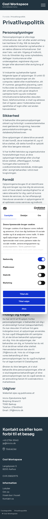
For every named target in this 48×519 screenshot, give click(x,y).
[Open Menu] (43, 5)
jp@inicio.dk (9, 443)
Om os (6, 492)
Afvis (24, 309)
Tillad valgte (24, 301)
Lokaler (6, 489)
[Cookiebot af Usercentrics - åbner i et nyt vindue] (34, 208)
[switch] (41, 267)
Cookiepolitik (6, 511)
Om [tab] (39, 215)
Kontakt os (8, 499)
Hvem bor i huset (11, 495)
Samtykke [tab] (8, 215)
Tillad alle (24, 294)
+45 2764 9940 (11, 440)
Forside (6, 17)
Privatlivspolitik (20, 511)
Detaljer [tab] (24, 215)
